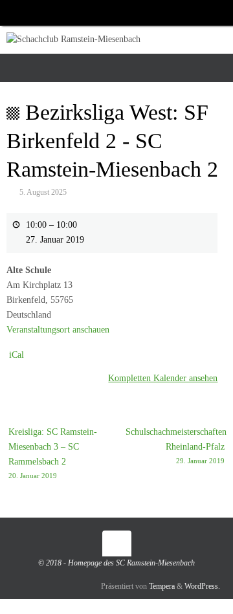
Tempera (162, 586)
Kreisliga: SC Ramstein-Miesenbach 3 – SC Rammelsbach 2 (52, 453)
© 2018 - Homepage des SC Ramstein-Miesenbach (116, 562)
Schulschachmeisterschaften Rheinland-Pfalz (176, 446)
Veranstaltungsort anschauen (57, 329)
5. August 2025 (43, 192)
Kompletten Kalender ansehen (162, 378)
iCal (16, 355)
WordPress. (202, 586)
